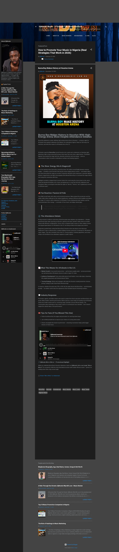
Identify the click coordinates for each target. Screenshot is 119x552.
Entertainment (57, 389)
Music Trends (85, 389)
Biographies (78, 35)
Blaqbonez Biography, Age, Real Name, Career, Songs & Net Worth (60, 467)
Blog (94, 35)
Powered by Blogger (72, 544)
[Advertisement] (48, 11)
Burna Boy (41, 389)
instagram (4, 218)
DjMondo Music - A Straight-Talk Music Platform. (61, 26)
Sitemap (3, 205)
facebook (4, 215)
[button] (91, 50)
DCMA (3, 208)
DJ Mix (87, 35)
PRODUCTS (4, 204)
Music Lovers (76, 389)
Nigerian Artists (43, 392)
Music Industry (67, 389)
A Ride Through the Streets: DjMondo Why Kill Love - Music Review (60, 486)
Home (48, 35)
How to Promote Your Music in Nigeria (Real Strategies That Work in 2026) (62, 51)
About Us (56, 35)
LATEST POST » (87, 481)
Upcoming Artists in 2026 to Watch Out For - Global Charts (9, 154)
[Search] (106, 27)
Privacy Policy (5, 207)
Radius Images (74, 547)
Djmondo (48, 389)
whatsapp (4, 219)
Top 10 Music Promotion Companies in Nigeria (53, 504)
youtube (3, 216)
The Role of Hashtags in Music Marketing (52, 523)
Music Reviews (66, 35)
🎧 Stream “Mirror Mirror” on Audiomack (49, 375)
